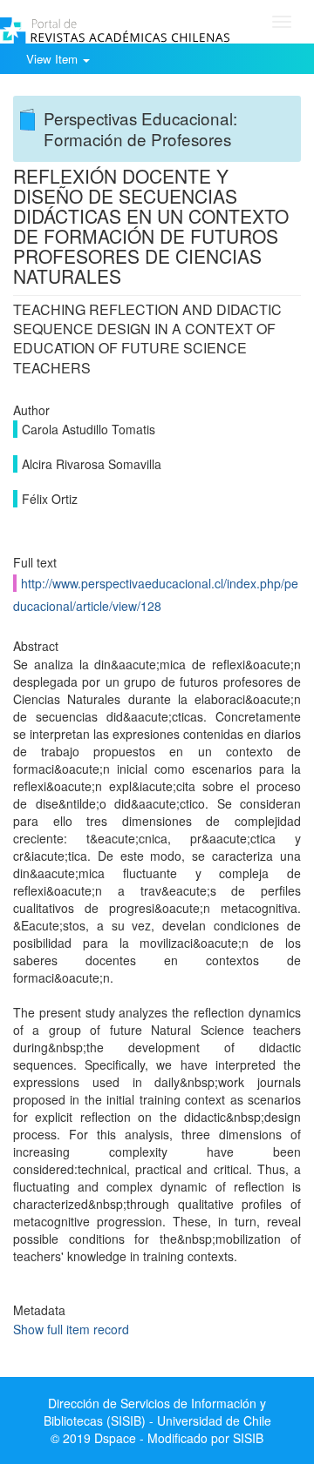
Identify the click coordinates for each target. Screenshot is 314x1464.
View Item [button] (53, 58)
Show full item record (71, 1329)
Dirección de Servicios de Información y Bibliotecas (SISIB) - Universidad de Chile (157, 1411)
